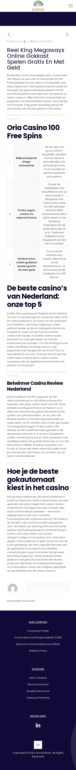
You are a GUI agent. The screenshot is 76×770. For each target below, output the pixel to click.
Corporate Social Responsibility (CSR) (38, 637)
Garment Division (38, 684)
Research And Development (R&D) (38, 644)
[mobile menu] (70, 6)
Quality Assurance (38, 691)
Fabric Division (38, 678)
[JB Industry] (38, 6)
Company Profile (38, 631)
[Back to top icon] (38, 745)
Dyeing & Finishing (38, 698)
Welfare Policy (38, 651)
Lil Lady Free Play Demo (21, 462)
